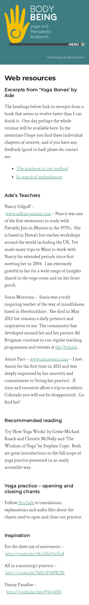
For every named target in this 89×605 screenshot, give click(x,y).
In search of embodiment (39, 177)
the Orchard (66, 347)
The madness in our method (42, 168)
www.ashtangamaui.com (28, 214)
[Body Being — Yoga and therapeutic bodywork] (45, 24)
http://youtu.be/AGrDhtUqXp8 (34, 554)
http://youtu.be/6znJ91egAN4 (33, 592)
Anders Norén (73, 57)
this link (26, 503)
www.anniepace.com (49, 359)
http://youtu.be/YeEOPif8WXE (35, 573)
